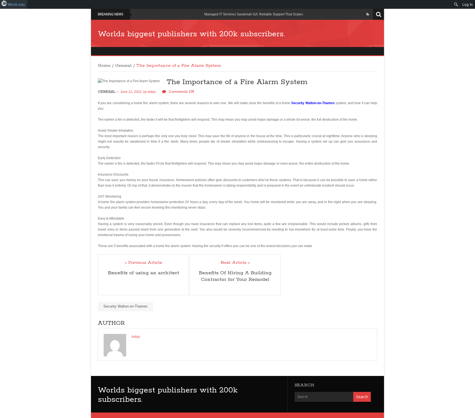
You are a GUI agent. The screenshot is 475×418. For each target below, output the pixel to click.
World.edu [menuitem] (16, 4)
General (123, 65)
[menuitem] (456, 4)
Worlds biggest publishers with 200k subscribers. (191, 34)
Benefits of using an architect (143, 273)
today (152, 92)
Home (104, 65)
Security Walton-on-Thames (125, 306)
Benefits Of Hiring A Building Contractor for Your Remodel (235, 276)
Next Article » (235, 262)
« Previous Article (143, 262)
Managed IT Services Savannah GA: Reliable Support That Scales (253, 14)
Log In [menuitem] (467, 4)
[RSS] (367, 14)
